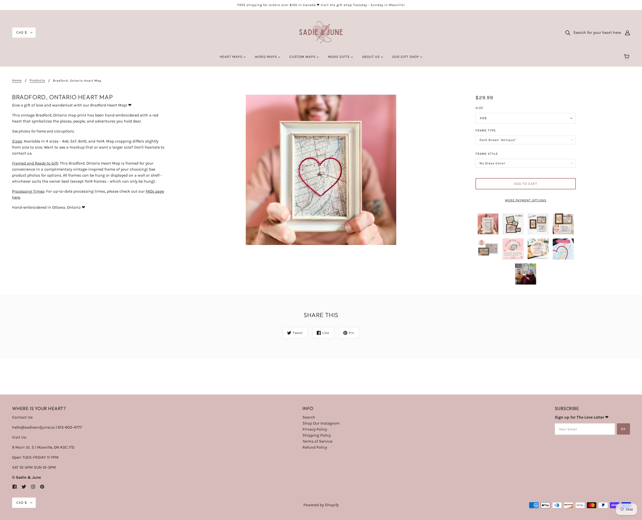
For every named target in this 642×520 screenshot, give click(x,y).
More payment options (525, 200)
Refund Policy (314, 447)
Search (308, 417)
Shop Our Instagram (321, 423)
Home (17, 80)
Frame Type (485, 130)
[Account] (627, 33)
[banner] (321, 32)
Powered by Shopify (321, 504)
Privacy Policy (314, 429)
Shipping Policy (316, 435)
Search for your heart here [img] (595, 32)
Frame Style (486, 154)
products (37, 80)
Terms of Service (317, 441)
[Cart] (627, 57)
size (479, 108)
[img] (14, 486)
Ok (623, 429)
